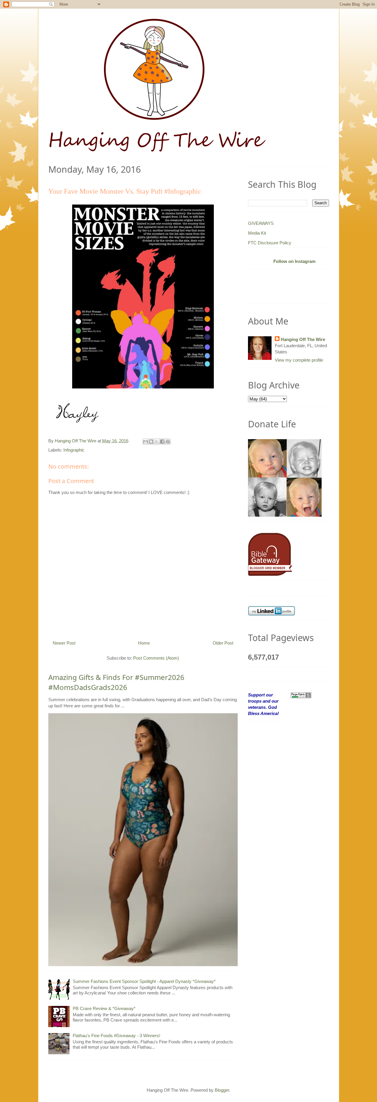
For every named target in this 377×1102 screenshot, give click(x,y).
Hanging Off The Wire (303, 339)
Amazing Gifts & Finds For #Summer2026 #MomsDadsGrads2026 (116, 682)
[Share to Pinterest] (168, 441)
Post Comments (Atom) (156, 657)
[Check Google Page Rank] (301, 694)
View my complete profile (299, 360)
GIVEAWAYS (261, 223)
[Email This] (145, 441)
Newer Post (64, 642)
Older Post (223, 642)
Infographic (74, 449)
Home (144, 642)
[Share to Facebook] (162, 441)
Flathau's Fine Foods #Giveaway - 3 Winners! (116, 1035)
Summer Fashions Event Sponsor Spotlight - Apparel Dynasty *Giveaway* (144, 981)
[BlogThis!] (151, 441)
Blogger (222, 1090)
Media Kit (257, 232)
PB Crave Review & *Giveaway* (104, 1008)
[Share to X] (157, 441)
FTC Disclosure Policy (269, 242)
